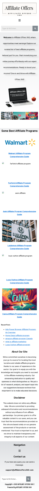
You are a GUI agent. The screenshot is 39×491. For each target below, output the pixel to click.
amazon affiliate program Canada (18, 338)
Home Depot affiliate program (17, 335)
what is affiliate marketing (15, 342)
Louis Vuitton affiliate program (17, 345)
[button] (19, 20)
